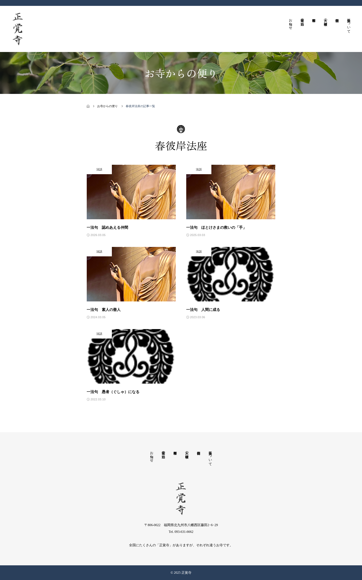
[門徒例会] (337, 29)
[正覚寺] (17, 29)
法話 (99, 169)
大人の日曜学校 (187, 451)
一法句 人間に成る (203, 310)
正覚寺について (210, 456)
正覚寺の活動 (163, 451)
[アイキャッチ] (131, 192)
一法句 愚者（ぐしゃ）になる (113, 392)
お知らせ (152, 454)
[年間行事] (314, 29)
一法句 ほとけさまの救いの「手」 (216, 227)
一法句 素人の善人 (104, 310)
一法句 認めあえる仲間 (107, 227)
